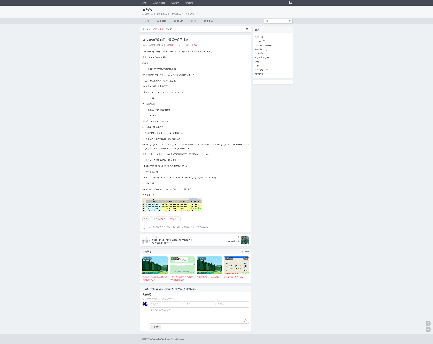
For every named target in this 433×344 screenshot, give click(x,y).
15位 (147, 219)
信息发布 (208, 21)
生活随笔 (161, 21)
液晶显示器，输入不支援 (234, 277)
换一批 (245, 252)
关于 (144, 3)
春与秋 (147, 10)
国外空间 (259, 53)
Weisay (181, 339)
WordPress (263, 45)
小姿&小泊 (260, 57)
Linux (260, 41)
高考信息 (189, 3)
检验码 (160, 219)
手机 (257, 65)
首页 (146, 21)
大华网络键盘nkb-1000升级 (208, 277)
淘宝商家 (175, 3)
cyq (149, 227)
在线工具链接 (159, 3)
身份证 (174, 219)
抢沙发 (196, 45)
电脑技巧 (178, 21)
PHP (193, 21)
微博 (257, 61)
